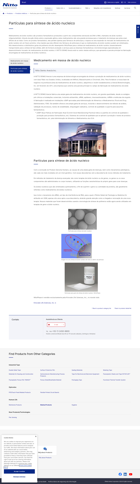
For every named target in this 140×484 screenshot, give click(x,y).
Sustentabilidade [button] (74, 8)
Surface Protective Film (47, 370)
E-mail (56, 324)
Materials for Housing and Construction (21, 374)
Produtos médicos (21, 13)
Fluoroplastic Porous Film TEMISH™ (20, 380)
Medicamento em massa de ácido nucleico (19, 62)
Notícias (117, 8)
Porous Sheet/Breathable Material (50, 380)
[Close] (36, 436)
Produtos (10, 13)
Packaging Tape (77, 380)
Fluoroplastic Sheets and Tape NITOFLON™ (116, 374)
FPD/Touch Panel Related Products (20, 392)
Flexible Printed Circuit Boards (49, 392)
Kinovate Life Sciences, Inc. (44, 303)
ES (125, 2)
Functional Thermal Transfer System (114, 380)
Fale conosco (132, 2)
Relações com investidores (102, 8)
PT (122, 2)
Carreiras (127, 8)
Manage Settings (19, 477)
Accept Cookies (19, 471)
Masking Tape (107, 370)
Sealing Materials (77, 370)
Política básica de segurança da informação (62, 481)
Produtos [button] (48, 8)
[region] (19, 458)
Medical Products (46, 405)
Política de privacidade (39, 481)
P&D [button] (86, 8)
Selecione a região (113, 2)
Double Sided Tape (15, 370)
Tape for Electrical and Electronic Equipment (85, 374)
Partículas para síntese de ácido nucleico (19, 69)
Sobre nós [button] (59, 8)
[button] (135, 8)
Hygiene (74, 405)
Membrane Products (15, 405)
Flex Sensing (13, 417)
